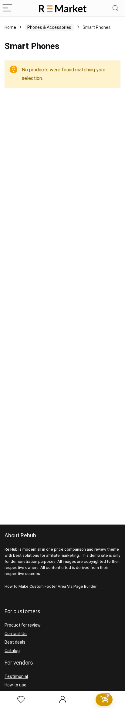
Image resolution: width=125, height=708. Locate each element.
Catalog (12, 650)
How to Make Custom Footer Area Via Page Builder (50, 586)
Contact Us (16, 633)
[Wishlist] (21, 700)
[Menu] (7, 8)
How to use (15, 684)
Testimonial (16, 676)
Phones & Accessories (49, 27)
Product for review (23, 625)
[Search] (115, 8)
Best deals (15, 642)
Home (10, 27)
